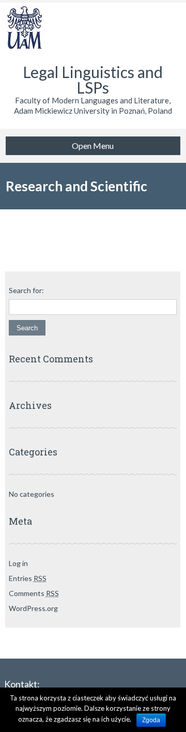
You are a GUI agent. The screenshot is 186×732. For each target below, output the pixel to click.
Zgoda (151, 720)
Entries (28, 578)
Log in (18, 563)
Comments (34, 593)
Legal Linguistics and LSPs (93, 80)
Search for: (26, 290)
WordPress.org (33, 608)
